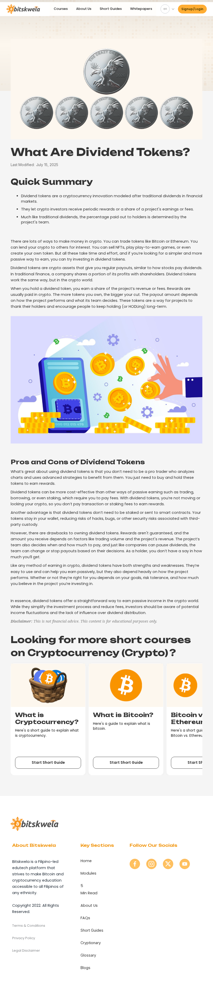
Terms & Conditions (28, 925)
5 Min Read (89, 889)
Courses (61, 8)
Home (86, 860)
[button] (166, 8)
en (165, 8)
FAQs (85, 918)
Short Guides (111, 8)
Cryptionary (91, 942)
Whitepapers (141, 8)
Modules (88, 873)
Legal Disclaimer (26, 950)
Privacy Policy (23, 938)
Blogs (85, 967)
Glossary (88, 955)
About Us (83, 8)
